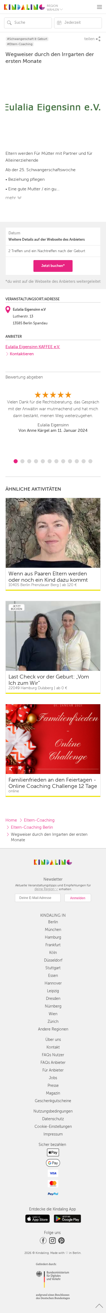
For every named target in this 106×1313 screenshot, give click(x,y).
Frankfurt (53, 945)
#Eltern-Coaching (20, 44)
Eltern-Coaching (39, 820)
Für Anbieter (53, 1070)
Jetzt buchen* (53, 266)
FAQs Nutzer (53, 1055)
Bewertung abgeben (24, 377)
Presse (53, 1086)
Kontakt (53, 1047)
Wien (53, 1014)
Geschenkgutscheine (53, 1101)
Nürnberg (53, 1006)
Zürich (53, 1022)
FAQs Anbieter (53, 1063)
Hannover (53, 983)
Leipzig (53, 991)
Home (11, 820)
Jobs (53, 1078)
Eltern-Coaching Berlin (32, 827)
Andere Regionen (53, 1029)
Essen (53, 976)
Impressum (53, 1134)
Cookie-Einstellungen (53, 1127)
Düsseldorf (53, 960)
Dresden (53, 999)
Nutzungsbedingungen (53, 1111)
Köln (53, 953)
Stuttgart (53, 968)
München (53, 930)
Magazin (53, 1093)
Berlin (53, 922)
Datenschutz (53, 1119)
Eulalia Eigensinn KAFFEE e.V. (32, 347)
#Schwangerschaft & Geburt (27, 39)
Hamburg (53, 937)
